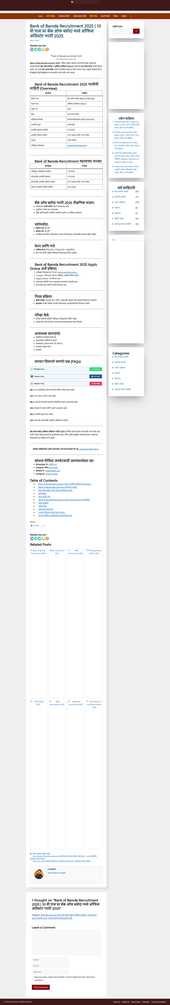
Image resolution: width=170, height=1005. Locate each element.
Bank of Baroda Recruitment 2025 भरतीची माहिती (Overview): (64, 484)
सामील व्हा (53, 464)
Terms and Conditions (158, 1002)
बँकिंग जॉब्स (93, 16)
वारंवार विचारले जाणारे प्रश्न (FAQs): (51, 512)
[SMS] (43, 49)
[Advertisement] (126, 75)
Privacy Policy (135, 1002)
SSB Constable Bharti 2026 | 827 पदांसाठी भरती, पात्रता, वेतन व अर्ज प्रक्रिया (127, 145)
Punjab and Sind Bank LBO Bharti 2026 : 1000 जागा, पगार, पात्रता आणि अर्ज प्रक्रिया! (127, 135)
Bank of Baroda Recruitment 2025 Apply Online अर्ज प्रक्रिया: (64, 499)
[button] (131, 16)
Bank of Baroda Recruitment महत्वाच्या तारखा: (57, 487)
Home (40, 16)
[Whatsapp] (35, 49)
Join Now (96, 369)
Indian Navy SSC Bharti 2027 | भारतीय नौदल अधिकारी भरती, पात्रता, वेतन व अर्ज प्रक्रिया (127, 169)
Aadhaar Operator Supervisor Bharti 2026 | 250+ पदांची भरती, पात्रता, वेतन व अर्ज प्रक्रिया (127, 124)
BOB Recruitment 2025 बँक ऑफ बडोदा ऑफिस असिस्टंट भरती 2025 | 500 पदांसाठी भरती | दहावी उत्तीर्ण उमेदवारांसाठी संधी (64, 917)
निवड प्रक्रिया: (43, 503)
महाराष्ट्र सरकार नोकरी (79, 16)
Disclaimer (145, 1002)
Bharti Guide (52, 473)
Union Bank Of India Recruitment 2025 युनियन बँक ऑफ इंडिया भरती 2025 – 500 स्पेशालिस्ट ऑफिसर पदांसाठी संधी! (63, 857)
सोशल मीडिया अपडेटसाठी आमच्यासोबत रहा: (55, 515)
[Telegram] (39, 49)
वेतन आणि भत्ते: (44, 496)
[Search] (136, 31)
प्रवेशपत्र (124, 16)
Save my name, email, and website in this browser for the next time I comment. (64, 978)
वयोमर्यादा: (42, 493)
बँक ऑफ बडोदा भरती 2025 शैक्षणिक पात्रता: (55, 490)
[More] (47, 49)
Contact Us (125, 1002)
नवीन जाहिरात (50, 16)
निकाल (116, 16)
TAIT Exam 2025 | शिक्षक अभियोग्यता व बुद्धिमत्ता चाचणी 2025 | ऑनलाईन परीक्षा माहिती (61, 861)
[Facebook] (32, 49)
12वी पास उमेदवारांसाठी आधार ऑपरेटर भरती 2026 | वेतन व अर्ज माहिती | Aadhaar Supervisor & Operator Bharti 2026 (127, 158)
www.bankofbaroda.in (77, 145)
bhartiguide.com (52, 470)
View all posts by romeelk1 (57, 873)
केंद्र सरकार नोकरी (64, 16)
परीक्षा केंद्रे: (42, 506)
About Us (117, 1002)
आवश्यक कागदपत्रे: (45, 509)
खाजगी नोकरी (105, 16)
